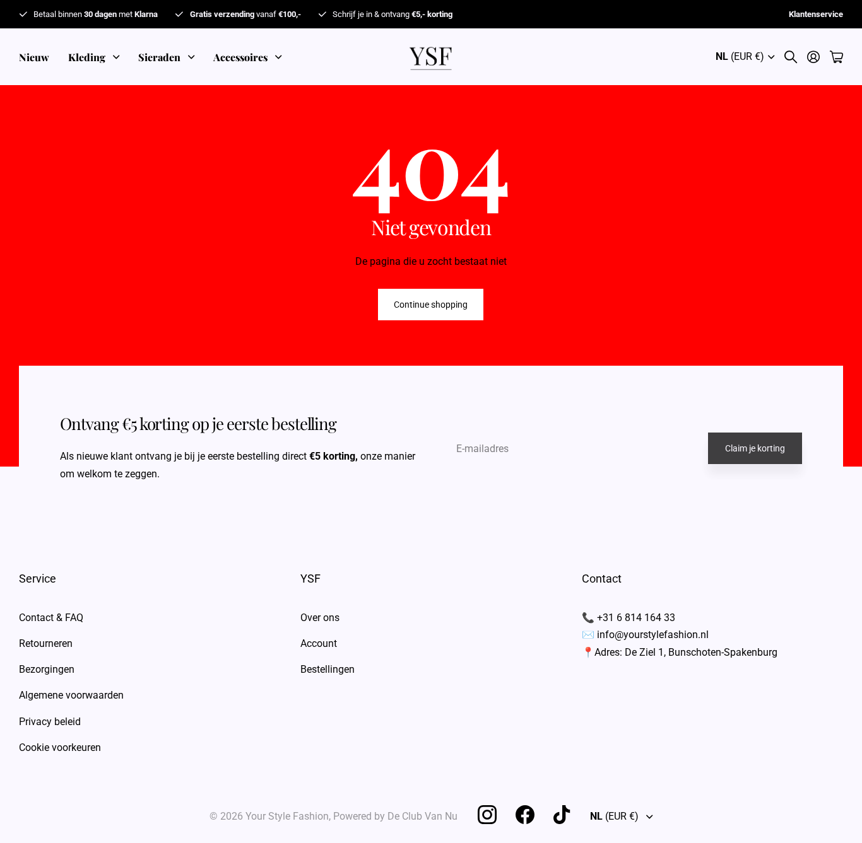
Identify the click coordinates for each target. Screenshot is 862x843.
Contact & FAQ (51, 618)
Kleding (86, 57)
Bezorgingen (46, 669)
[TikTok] (561, 814)
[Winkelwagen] (836, 57)
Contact (602, 578)
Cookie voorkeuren (60, 747)
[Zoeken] (790, 57)
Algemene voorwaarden (71, 695)
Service (37, 578)
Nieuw (34, 57)
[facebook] (525, 814)
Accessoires (240, 57)
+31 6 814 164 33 (636, 618)
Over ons (319, 618)
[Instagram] (487, 814)
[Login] (813, 57)
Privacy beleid (50, 722)
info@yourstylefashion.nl (653, 635)
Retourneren (46, 643)
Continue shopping (431, 304)
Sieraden (159, 57)
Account (318, 643)
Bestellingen (327, 669)
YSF (310, 578)
